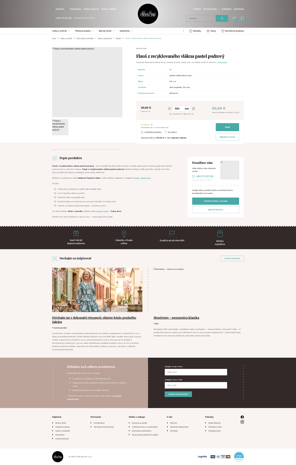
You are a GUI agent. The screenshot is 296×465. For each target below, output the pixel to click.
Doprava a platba (139, 423)
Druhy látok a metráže (85, 38)
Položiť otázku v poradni (215, 201)
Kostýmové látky (60, 328)
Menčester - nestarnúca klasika (176, 318)
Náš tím (173, 423)
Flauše (118, 38)
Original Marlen (62, 438)
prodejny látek (102, 211)
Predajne (197, 9)
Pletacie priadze (62, 427)
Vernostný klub (210, 9)
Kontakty (174, 431)
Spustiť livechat (215, 209)
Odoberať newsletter (178, 394)
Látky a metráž (66, 38)
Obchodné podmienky (141, 431)
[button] (147, 124)
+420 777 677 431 (204, 176)
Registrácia (239, 9)
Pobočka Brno (214, 431)
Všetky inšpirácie (232, 258)
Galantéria (60, 434)
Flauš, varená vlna (105, 38)
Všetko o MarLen (91, 9)
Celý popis (222, 62)
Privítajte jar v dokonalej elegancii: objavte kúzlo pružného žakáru (94, 320)
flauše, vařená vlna (142, 178)
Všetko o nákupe (108, 9)
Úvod (54, 38)
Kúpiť (227, 127)
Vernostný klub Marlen (104, 427)
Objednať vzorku (227, 137)
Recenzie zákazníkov (179, 427)
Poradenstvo (99, 423)
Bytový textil (60, 423)
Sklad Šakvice (214, 423)
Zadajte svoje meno (174, 366)
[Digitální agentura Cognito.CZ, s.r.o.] (202, 457)
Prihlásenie (226, 9)
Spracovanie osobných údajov (145, 434)
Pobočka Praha (215, 427)
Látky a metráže (62, 431)
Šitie (157, 323)
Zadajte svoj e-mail (173, 380)
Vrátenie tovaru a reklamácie (145, 427)
